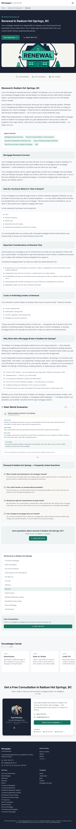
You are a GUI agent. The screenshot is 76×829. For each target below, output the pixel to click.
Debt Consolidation (7, 802)
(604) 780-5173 (31, 37)
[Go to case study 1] (37, 457)
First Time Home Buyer (8, 773)
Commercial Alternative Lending (11, 792)
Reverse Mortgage (7, 807)
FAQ (36, 144)
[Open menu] (73, 3)
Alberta (41, 754)
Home (3, 8)
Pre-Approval (5, 800)
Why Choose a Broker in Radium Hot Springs (18, 144)
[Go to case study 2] (38, 457)
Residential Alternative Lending (10, 790)
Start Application (9, 37)
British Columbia (44, 751)
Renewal (4, 780)
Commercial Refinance (8, 788)
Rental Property (6, 804)
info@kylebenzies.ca (42, 717)
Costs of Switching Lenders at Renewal (45, 140)
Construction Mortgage (8, 812)
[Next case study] (73, 407)
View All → (42, 759)
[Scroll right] (73, 645)
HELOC (3, 783)
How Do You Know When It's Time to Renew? (40, 137)
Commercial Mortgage (8, 785)
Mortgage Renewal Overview (14, 137)
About (41, 773)
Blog (40, 778)
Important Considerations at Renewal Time (18, 140)
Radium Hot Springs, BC (15, 8)
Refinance (4, 778)
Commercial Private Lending (10, 797)
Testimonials (43, 776)
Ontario (41, 756)
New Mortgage (6, 776)
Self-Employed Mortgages (9, 809)
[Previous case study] (69, 407)
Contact (41, 780)
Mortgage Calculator (45, 783)
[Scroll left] (69, 645)
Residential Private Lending (9, 795)
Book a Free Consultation (51, 722)
